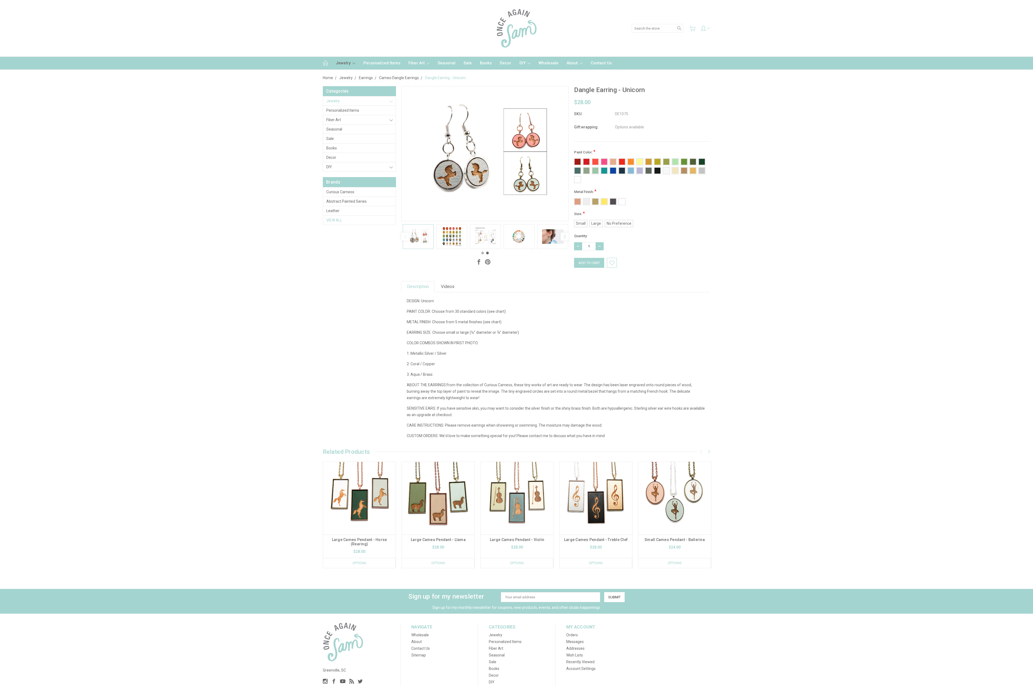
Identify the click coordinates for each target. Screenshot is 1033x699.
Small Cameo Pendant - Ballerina (675, 540)
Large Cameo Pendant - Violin (517, 540)
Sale (468, 63)
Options (359, 563)
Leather (332, 211)
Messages (575, 642)
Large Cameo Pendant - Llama (438, 540)
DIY (523, 63)
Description (418, 286)
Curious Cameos (340, 192)
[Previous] (405, 237)
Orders (572, 635)
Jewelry (344, 63)
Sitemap (418, 655)
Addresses (575, 648)
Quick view (359, 513)
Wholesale (548, 63)
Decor (505, 63)
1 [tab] (482, 253)
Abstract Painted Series (346, 201)
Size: (579, 213)
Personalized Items (381, 63)
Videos (447, 286)
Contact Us (601, 63)
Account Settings (581, 668)
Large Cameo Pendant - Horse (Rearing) (359, 542)
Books (486, 63)
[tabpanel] (418, 236)
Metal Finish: (585, 191)
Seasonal (446, 63)
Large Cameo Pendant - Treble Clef (596, 540)
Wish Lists (574, 655)
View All (334, 220)
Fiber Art (417, 63)
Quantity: (581, 236)
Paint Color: (584, 151)
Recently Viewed (580, 662)
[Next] (565, 237)
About (573, 63)
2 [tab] (487, 253)
